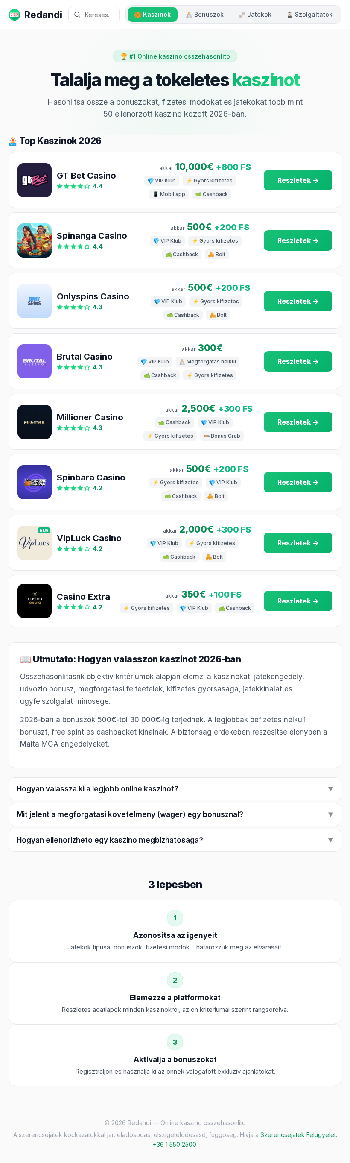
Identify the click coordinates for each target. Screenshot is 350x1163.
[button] (175, 789)
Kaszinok (157, 14)
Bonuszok (209, 14)
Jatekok (259, 14)
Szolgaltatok (313, 14)
